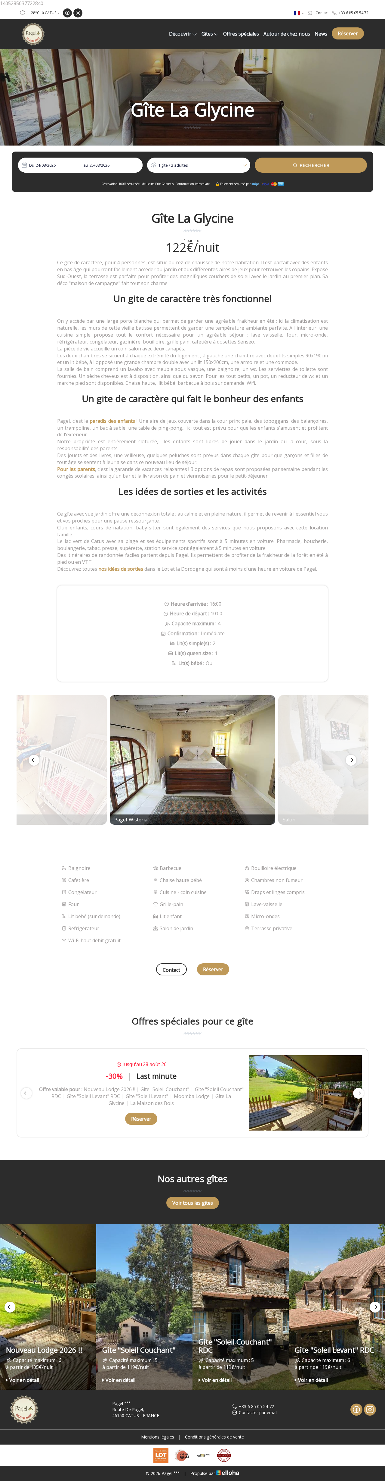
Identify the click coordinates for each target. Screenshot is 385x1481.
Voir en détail (24, 1380)
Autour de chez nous (286, 33)
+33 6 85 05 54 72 (256, 1406)
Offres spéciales (241, 33)
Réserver (348, 33)
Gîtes (207, 33)
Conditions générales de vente (214, 1437)
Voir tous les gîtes (192, 1203)
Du (31, 165)
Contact (171, 970)
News (321, 33)
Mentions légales (157, 1437)
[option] (192, 760)
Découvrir (180, 33)
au (85, 165)
